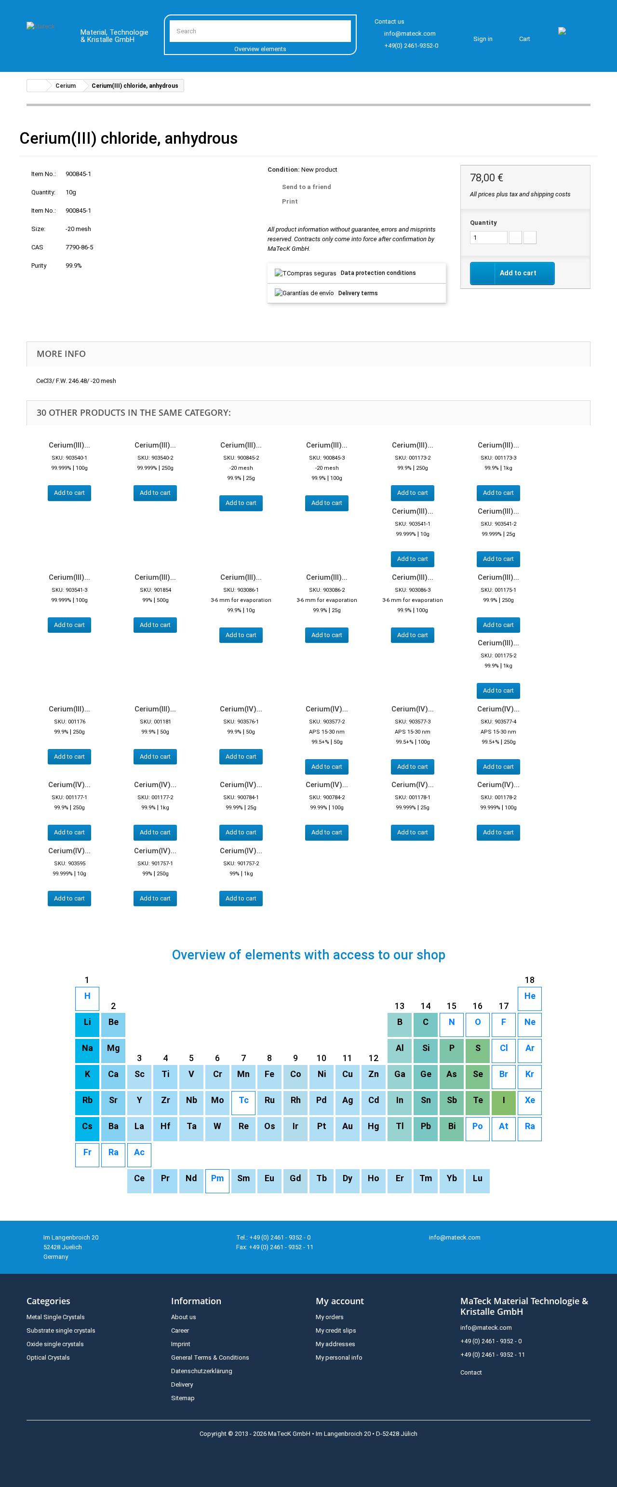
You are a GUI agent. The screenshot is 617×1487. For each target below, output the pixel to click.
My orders (330, 1317)
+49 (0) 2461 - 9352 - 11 (492, 1354)
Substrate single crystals (61, 1330)
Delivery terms (358, 293)
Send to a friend (306, 187)
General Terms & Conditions (210, 1357)
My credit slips (336, 1330)
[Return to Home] (36, 86)
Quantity (483, 222)
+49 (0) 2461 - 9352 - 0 (491, 1341)
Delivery (182, 1384)
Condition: (284, 169)
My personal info (339, 1357)
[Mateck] (47, 38)
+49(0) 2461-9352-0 (411, 45)
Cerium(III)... (69, 445)
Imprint (180, 1344)
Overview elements (260, 49)
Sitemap (183, 1398)
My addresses (335, 1344)
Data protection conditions (378, 273)
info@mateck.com (410, 33)
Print (290, 201)
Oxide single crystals (55, 1344)
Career (180, 1330)
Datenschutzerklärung (201, 1371)
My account (340, 1301)
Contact (471, 1372)
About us (183, 1317)
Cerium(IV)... (241, 709)
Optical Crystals (48, 1357)
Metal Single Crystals (56, 1317)
